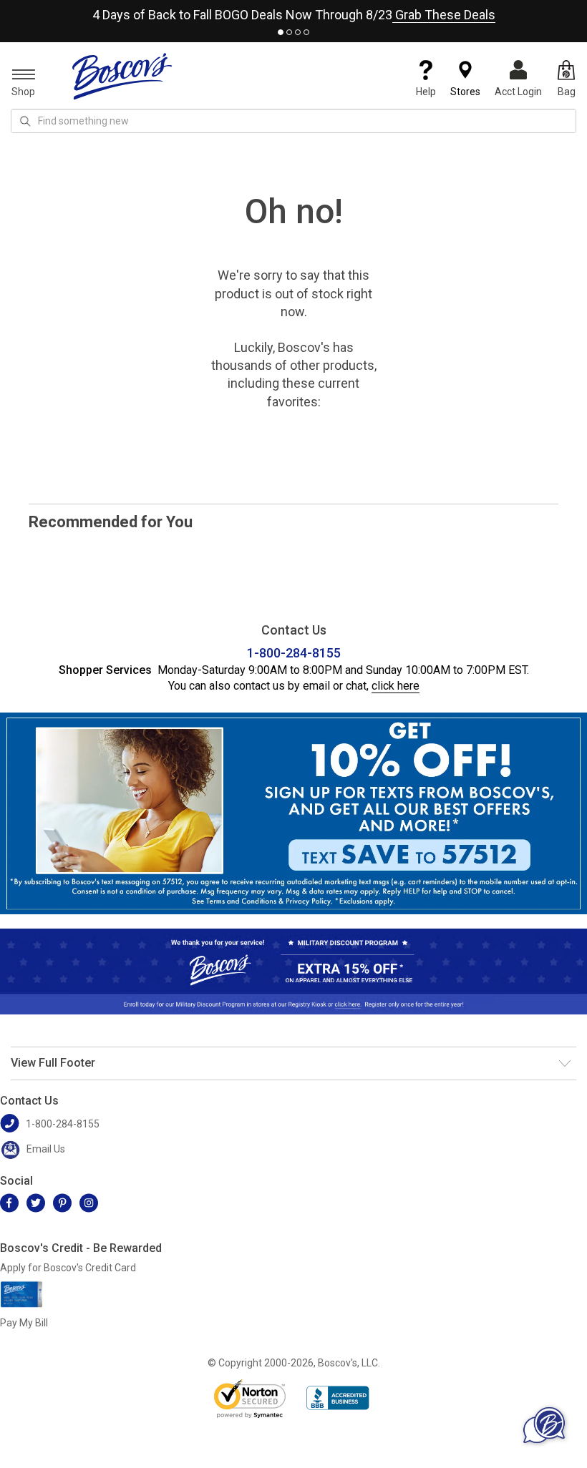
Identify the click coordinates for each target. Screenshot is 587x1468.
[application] (544, 1425)
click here (395, 686)
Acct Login (518, 91)
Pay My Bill (24, 1322)
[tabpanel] (293, 12)
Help (426, 91)
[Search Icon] (25, 120)
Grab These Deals (443, 14)
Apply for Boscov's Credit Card (68, 1267)
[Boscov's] (122, 76)
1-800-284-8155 (294, 652)
